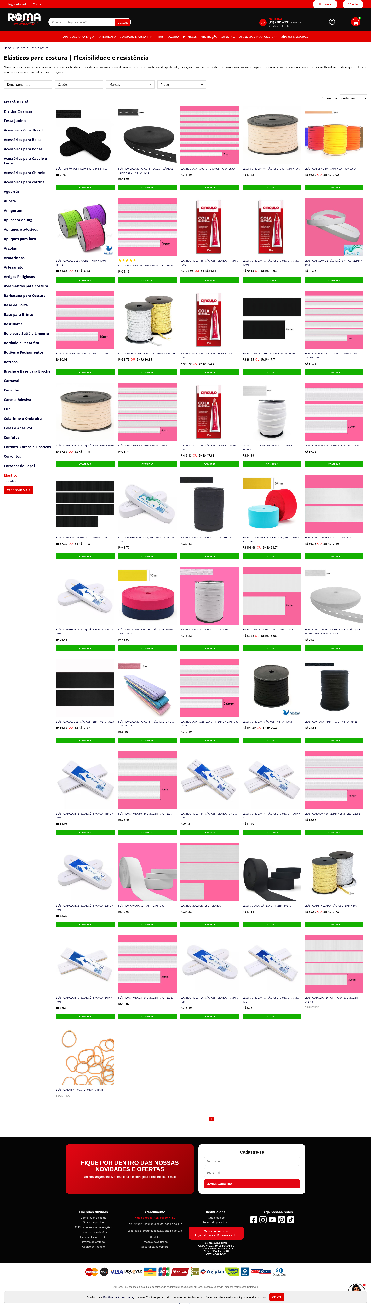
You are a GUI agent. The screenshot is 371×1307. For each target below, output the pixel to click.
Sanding (228, 37)
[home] (24, 19)
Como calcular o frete (93, 1236)
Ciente (277, 1297)
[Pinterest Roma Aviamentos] (281, 1219)
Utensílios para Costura (258, 37)
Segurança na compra (154, 1246)
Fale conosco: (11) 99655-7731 (155, 1217)
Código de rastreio (93, 1246)
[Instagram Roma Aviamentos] (263, 1219)
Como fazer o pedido (93, 1217)
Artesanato (107, 37)
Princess (190, 37)
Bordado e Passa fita (136, 37)
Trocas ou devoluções (93, 1232)
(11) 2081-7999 (285, 22)
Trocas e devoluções (155, 1241)
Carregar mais (18, 490)
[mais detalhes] (85, 187)
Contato (155, 1236)
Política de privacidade (216, 1222)
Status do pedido (93, 1222)
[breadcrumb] (7, 48)
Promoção (209, 37)
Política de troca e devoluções (93, 1227)
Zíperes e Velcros (294, 37)
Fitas (159, 37)
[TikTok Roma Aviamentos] (290, 1219)
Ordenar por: (330, 98)
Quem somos (216, 1217)
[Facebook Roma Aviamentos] (253, 1219)
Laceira (173, 37)
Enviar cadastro (219, 1184)
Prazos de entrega (93, 1241)
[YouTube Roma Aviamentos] (272, 1219)
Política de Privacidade (118, 1297)
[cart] (355, 21)
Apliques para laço (78, 37)
